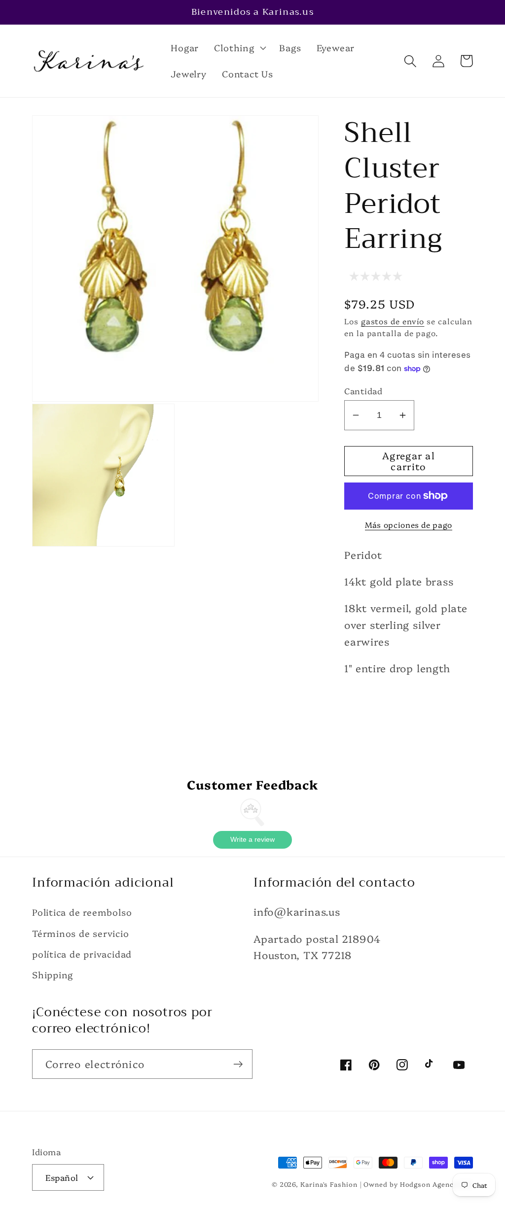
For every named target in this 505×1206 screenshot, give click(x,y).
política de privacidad (82, 954)
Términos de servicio (80, 933)
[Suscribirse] (238, 1064)
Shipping (52, 974)
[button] (239, 47)
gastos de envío (393, 320)
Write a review (252, 839)
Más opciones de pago (408, 524)
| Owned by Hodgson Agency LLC (416, 1183)
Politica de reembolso (82, 912)
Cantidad (363, 390)
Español (61, 1177)
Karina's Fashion (329, 1183)
